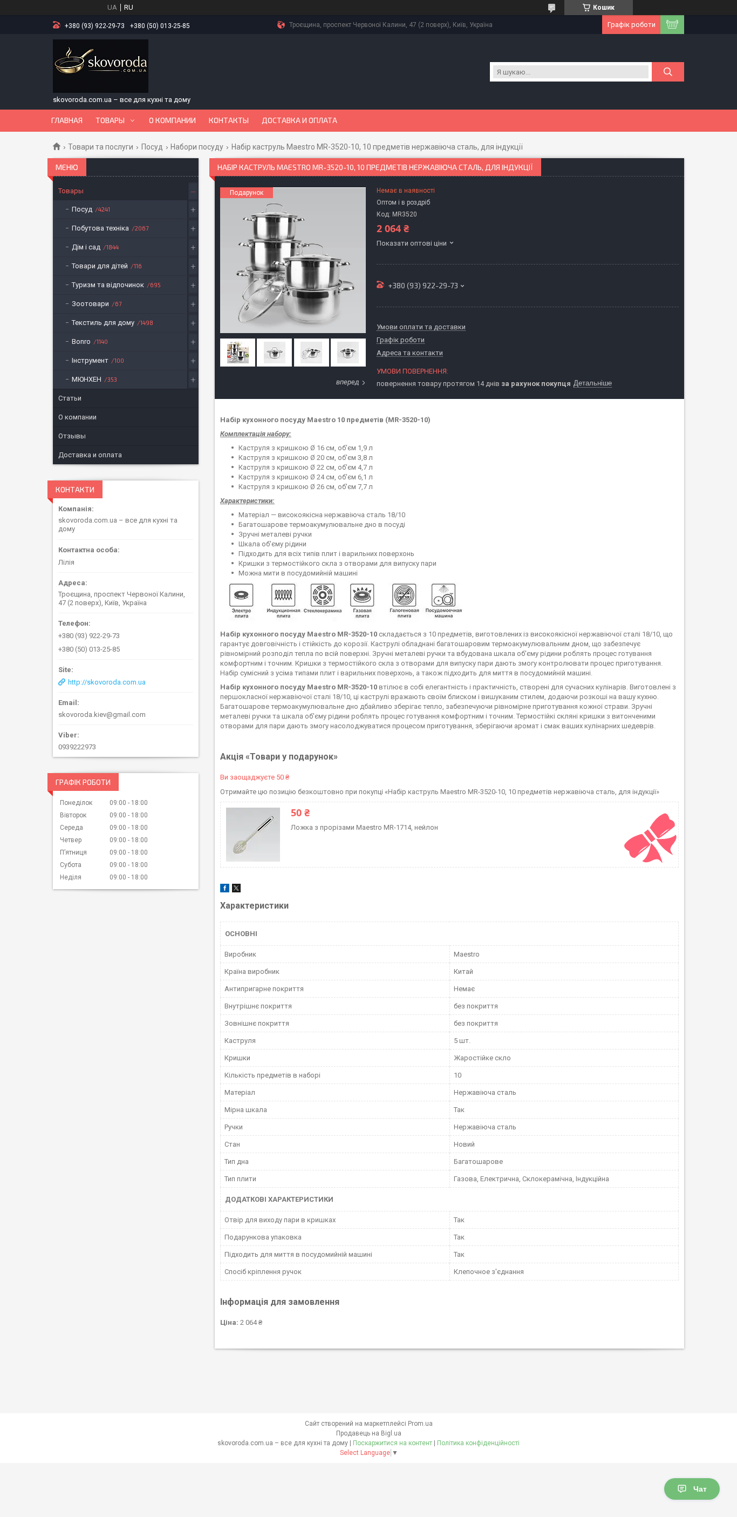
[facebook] (224, 890)
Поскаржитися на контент (392, 1443)
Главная (67, 120)
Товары (110, 120)
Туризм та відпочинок (108, 285)
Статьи (69, 398)
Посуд (152, 147)
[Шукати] (668, 72)
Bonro (81, 341)
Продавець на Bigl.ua (368, 1433)
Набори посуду (196, 147)
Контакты (229, 120)
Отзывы (72, 436)
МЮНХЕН (86, 379)
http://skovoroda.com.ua (107, 682)
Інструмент (90, 360)
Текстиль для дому (103, 323)
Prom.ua (420, 1423)
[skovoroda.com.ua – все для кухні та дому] (100, 66)
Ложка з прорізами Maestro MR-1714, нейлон (364, 827)
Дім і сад (86, 247)
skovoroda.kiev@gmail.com (102, 714)
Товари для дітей (100, 266)
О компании (172, 120)
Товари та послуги (100, 147)
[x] (236, 890)
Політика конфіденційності (478, 1443)
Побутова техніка (100, 228)
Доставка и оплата (299, 120)
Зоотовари (90, 304)
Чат (700, 1489)
